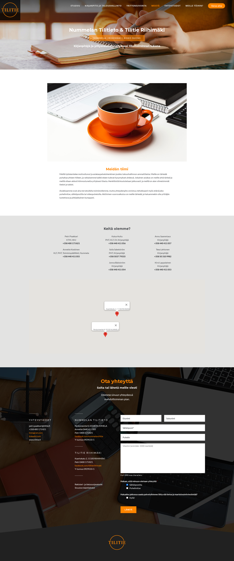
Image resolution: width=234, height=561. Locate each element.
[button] (117, 314)
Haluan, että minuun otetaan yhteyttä (139, 481)
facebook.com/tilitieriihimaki (88, 465)
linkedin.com (35, 436)
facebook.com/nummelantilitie (89, 436)
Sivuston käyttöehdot (85, 487)
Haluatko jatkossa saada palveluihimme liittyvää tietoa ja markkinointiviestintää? (159, 494)
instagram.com (36, 432)
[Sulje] (126, 304)
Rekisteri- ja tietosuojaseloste (88, 484)
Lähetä (128, 510)
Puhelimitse (135, 488)
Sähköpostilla (135, 484)
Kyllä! (132, 497)
